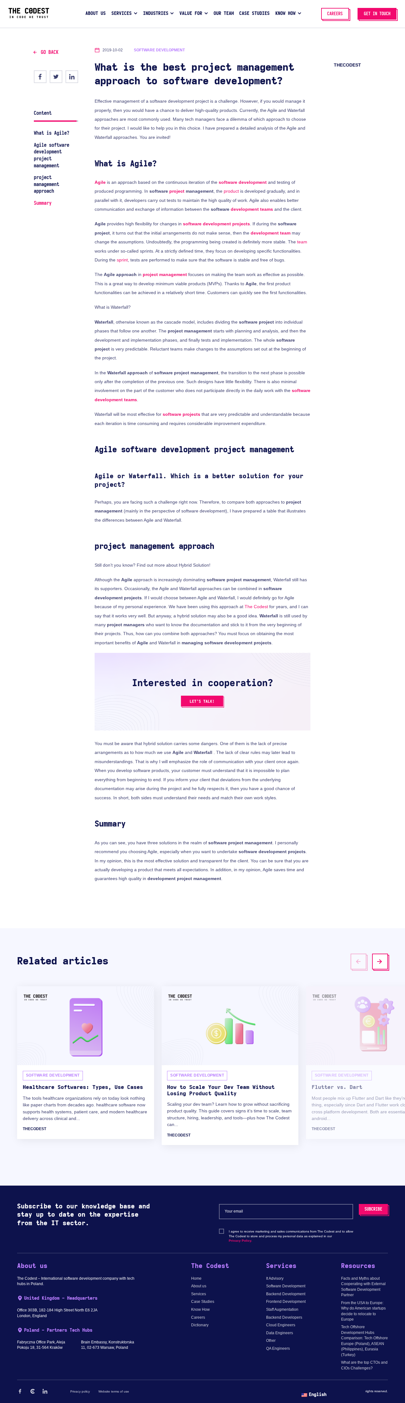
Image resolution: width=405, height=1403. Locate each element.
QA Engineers (278, 1348)
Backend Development (285, 1294)
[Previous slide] (358, 961)
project (176, 191)
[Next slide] (380, 961)
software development (243, 182)
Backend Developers (284, 1317)
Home (196, 1278)
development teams (252, 209)
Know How (200, 1309)
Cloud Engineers (280, 1325)
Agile (100, 182)
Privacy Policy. (240, 1240)
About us (198, 1286)
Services (198, 1294)
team (302, 241)
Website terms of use (113, 1391)
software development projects (216, 223)
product (231, 191)
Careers (198, 1317)
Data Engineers (279, 1333)
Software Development (285, 1286)
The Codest (256, 606)
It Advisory (275, 1278)
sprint (122, 259)
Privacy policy (80, 1391)
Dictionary (200, 1325)
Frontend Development (286, 1301)
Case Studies (202, 1301)
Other (271, 1340)
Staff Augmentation (282, 1309)
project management (165, 274)
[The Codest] (29, 17)
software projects (181, 414)
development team (270, 232)
